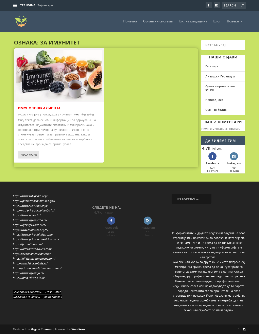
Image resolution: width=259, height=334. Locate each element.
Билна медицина (193, 21)
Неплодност (214, 100)
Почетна (130, 21)
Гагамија (211, 66)
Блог (217, 21)
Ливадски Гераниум (220, 76)
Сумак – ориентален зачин (220, 88)
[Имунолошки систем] (59, 75)
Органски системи (158, 21)
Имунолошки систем (39, 108)
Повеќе (233, 21)
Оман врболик (216, 110)
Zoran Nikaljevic (30, 114)
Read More (28, 154)
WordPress (78, 329)
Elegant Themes (41, 329)
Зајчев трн (45, 5)
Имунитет (66, 114)
